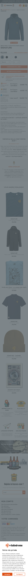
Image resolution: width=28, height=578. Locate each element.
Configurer (19, 574)
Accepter (7, 574)
